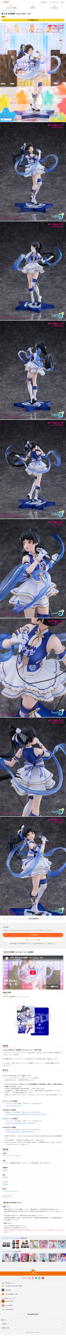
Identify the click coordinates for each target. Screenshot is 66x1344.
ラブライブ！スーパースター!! (8, 11)
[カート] (51, 2)
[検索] (48, 2)
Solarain (6, 1184)
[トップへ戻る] (33, 1271)
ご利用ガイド (5, 1324)
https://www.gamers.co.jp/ (14, 1105)
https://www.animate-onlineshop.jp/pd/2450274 (21, 1123)
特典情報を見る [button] (34, 20)
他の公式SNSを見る (33, 1314)
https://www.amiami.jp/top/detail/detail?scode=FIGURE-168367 (26, 1114)
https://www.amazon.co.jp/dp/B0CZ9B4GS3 (19, 1131)
